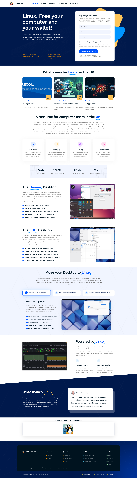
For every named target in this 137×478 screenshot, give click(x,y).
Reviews (65, 100)
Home (36, 3)
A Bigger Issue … (91, 104)
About (74, 3)
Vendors (53, 3)
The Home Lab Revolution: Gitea (66, 104)
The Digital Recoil (28, 104)
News (44, 3)
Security (91, 100)
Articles (24, 100)
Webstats (64, 3)
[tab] (36, 293)
